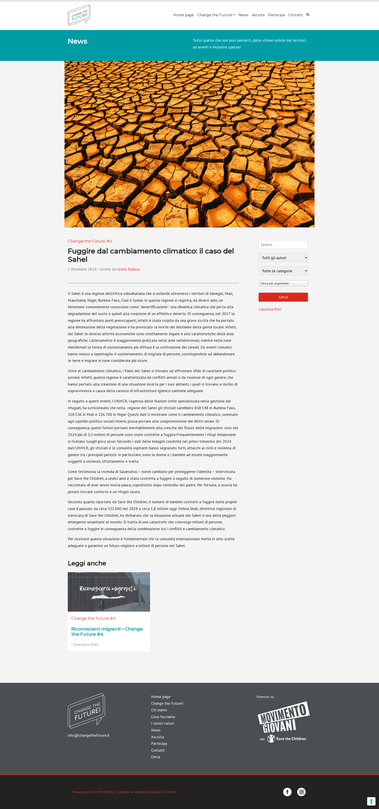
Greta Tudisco (128, 269)
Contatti (295, 15)
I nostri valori (162, 723)
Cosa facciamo (163, 716)
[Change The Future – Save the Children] (79, 15)
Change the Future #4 (90, 241)
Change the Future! (214, 15)
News (243, 15)
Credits (171, 791)
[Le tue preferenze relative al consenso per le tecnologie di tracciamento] (371, 801)
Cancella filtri (270, 309)
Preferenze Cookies (114, 791)
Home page (183, 15)
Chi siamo (159, 709)
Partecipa (276, 15)
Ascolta (258, 15)
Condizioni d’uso (147, 791)
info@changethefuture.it (88, 735)
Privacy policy (82, 791)
